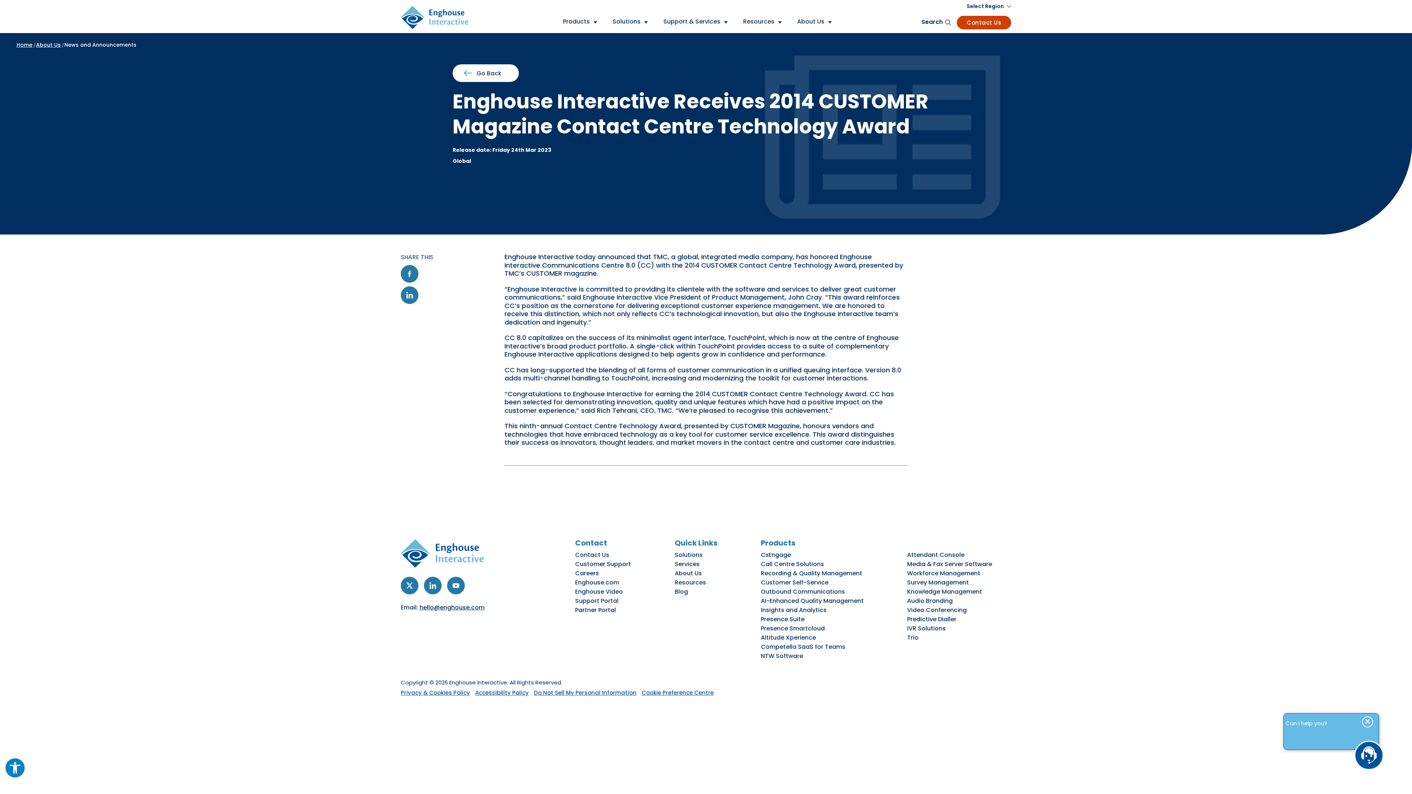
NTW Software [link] (782, 656)
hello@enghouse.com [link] (452, 607)
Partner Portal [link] (595, 610)
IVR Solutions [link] (926, 628)
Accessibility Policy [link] (502, 693)
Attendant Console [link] (935, 555)
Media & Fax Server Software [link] (949, 564)
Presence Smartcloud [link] (793, 628)
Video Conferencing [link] (937, 610)
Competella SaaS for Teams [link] (803, 647)
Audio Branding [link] (930, 601)
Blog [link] (681, 591)
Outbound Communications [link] (803, 591)
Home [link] (24, 44)
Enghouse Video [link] (599, 591)
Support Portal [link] (596, 601)
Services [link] (687, 564)
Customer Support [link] (603, 564)
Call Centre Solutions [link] (792, 564)
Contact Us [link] (984, 22)
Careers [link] (587, 573)
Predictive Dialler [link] (931, 619)
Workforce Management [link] (943, 573)
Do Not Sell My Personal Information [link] (585, 693)
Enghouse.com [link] (597, 582)
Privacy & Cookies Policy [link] (435, 693)
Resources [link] (690, 582)
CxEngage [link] (776, 555)
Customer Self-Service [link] (794, 582)
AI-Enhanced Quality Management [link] (812, 601)
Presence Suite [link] (783, 619)
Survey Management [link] (938, 582)
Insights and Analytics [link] (794, 610)
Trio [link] (913, 637)
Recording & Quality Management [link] (811, 573)
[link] (15, 767)
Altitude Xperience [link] (788, 637)
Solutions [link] (689, 555)
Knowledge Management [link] (944, 591)
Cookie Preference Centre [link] (678, 693)
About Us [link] (48, 44)
